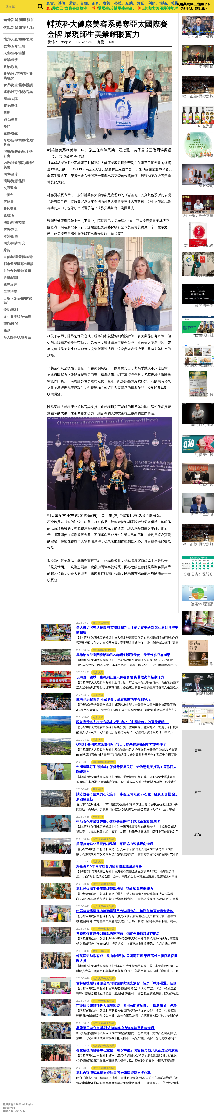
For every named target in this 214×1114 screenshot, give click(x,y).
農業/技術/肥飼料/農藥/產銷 (18, 76)
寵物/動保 (11, 105)
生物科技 (10, 291)
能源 (7, 330)
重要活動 (26, 28)
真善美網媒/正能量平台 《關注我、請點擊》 (194, 6)
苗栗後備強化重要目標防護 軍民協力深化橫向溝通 (115, 844)
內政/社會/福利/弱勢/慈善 (19, 165)
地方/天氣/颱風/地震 (18, 39)
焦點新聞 (10, 28)
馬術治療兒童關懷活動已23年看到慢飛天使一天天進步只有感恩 (123, 655)
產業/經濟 (11, 60)
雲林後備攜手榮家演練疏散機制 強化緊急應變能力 (115, 888)
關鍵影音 (26, 20)
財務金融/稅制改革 (17, 270)
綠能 (7, 250)
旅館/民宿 (11, 323)
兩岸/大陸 (11, 99)
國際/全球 (11, 174)
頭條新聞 (10, 20)
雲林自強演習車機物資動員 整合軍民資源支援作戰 (114, 1072)
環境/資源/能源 (14, 181)
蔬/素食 (9, 215)
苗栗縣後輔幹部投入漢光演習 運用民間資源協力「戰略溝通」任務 (126, 1005)
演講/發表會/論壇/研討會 (18, 154)
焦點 (7, 112)
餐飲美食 (10, 208)
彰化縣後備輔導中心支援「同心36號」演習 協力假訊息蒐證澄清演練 (127, 1050)
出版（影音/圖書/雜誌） (18, 300)
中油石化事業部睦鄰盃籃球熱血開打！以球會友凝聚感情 (118, 821)
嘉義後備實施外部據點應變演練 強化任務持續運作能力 (118, 933)
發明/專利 (11, 309)
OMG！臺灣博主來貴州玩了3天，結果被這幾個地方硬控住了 (121, 744)
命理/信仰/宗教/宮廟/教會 (19, 142)
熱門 (7, 126)
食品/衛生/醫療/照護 (18, 85)
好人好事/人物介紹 (17, 337)
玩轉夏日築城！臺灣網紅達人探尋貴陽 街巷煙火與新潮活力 (120, 677)
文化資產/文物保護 (17, 316)
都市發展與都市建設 (19, 264)
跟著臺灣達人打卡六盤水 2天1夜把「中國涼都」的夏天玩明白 (122, 722)
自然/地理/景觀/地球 (18, 257)
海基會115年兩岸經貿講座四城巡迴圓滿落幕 (109, 866)
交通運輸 (10, 188)
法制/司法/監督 (14, 222)
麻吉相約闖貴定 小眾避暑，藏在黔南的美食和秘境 (114, 699)
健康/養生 (11, 133)
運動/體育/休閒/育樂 (18, 92)
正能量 (9, 201)
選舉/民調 (11, 277)
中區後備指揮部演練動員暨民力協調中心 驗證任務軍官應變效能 (125, 911)
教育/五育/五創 (14, 46)
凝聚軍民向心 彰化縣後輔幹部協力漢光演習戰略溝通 (115, 1028)
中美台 (9, 195)
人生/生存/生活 (14, 53)
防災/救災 (11, 229)
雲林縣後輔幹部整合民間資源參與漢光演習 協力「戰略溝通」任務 (126, 983)
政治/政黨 (11, 67)
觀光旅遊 (10, 284)
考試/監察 (11, 236)
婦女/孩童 (11, 119)
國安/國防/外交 (14, 243)
